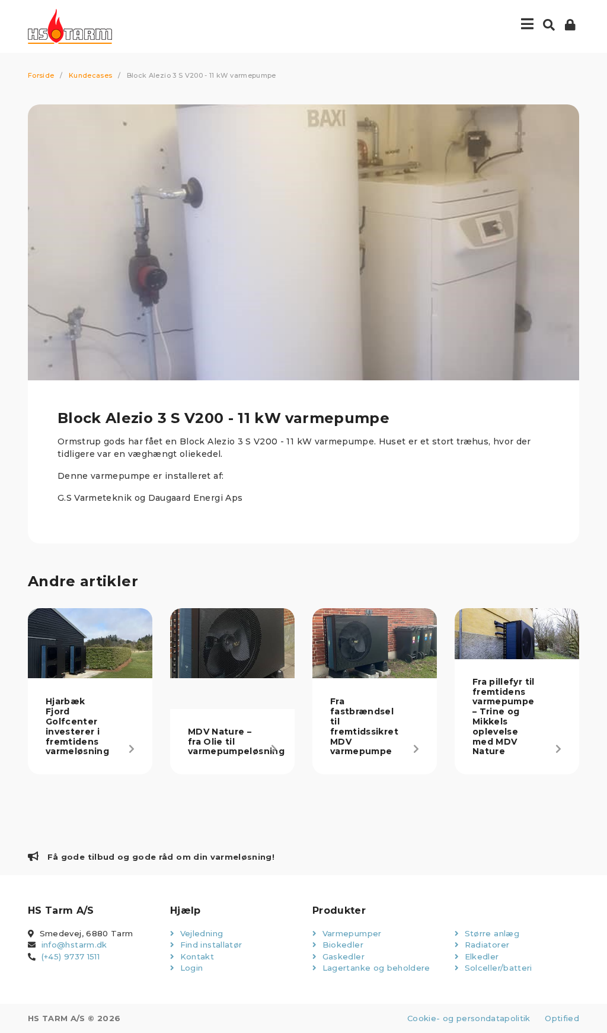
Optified (562, 1018)
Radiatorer (485, 944)
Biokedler (341, 944)
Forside (41, 75)
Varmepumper (350, 933)
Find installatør (209, 944)
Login (190, 967)
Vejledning (200, 933)
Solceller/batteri (497, 967)
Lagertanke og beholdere (375, 967)
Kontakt (195, 956)
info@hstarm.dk (74, 944)
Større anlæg (490, 933)
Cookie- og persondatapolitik (469, 1018)
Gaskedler (342, 956)
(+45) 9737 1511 (70, 956)
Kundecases (91, 75)
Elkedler (480, 956)
